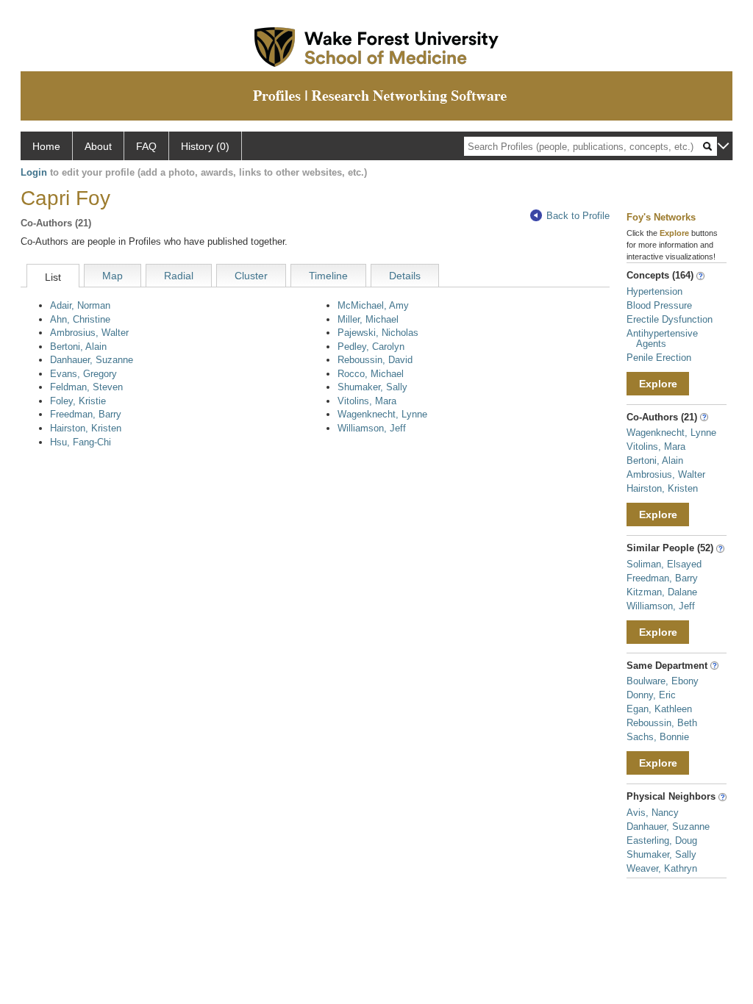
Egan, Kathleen (659, 708)
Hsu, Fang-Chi (80, 442)
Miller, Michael (368, 319)
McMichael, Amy (373, 305)
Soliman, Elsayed (664, 564)
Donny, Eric (651, 694)
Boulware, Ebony (663, 680)
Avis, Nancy (653, 812)
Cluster (251, 276)
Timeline (328, 276)
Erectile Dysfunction (670, 319)
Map (112, 276)
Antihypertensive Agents (662, 338)
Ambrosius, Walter (89, 332)
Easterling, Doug (662, 840)
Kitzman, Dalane (662, 592)
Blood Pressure (659, 305)
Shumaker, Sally (372, 386)
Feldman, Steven (86, 386)
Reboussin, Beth (662, 722)
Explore (658, 384)
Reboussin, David (375, 359)
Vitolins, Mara (367, 400)
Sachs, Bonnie (658, 736)
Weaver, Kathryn (662, 868)
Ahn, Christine (80, 319)
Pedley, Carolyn (371, 346)
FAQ (146, 146)
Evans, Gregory (83, 373)
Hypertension (654, 291)
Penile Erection (659, 357)
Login (34, 172)
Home (46, 146)
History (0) (205, 146)
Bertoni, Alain (78, 346)
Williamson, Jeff (372, 428)
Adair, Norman (80, 305)
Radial (178, 276)
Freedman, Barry (85, 414)
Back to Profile (578, 215)
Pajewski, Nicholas (378, 332)
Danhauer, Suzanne (91, 359)
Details (405, 276)
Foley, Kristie (78, 400)
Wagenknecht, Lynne (382, 414)
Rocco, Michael (371, 373)
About (98, 146)
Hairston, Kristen (85, 428)
